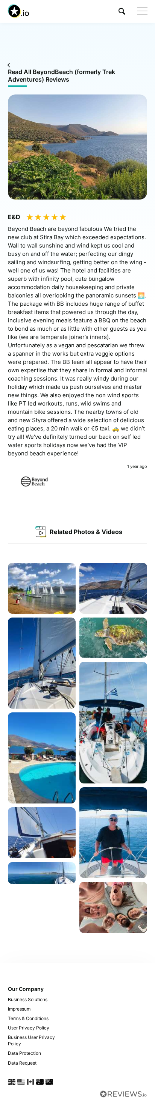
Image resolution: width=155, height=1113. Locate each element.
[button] (121, 11)
